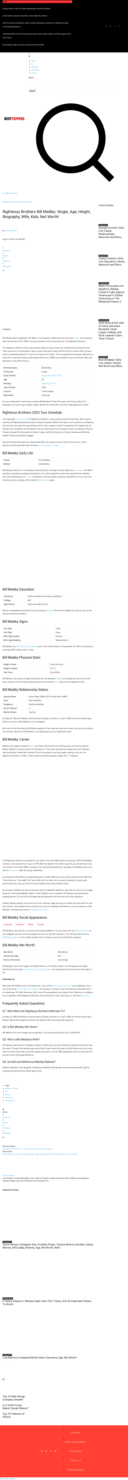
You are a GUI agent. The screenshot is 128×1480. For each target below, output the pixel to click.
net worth (9, 1097)
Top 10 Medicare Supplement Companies (47, 1409)
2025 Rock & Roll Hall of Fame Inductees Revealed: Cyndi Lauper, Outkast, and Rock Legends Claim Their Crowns (111, 330)
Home (4, 193)
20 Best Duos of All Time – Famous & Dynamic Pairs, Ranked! (27, 1149)
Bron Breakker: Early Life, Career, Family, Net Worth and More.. (23, 45)
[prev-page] (4, 1364)
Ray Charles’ (42, 480)
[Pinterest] (114, 26)
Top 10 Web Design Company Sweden (13, 1398)
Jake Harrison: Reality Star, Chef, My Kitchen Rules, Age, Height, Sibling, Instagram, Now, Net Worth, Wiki (80, 1389)
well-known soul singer (26, 646)
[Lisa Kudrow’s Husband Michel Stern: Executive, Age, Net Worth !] (48, 1329)
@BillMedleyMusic (10, 937)
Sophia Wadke (11, 230)
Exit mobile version (7, 1479)
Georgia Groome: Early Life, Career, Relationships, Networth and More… (26, 9)
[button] (73, 184)
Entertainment (18, 202)
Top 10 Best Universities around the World (110, 1387)
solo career (14, 870)
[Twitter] (118, 26)
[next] (8, 50)
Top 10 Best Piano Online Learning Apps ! (110, 1395)
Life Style (27, 202)
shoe (56, 682)
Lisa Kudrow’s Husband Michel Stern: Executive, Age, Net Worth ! (39, 1357)
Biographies (13, 193)
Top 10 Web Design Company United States (47, 1401)
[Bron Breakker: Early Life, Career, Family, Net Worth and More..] (112, 348)
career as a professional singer (37, 969)
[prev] (4, 50)
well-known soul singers (28, 989)
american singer (11, 1088)
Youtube (40, 924)
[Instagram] (110, 26)
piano (32, 746)
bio (6, 1091)
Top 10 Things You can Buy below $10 (47, 1393)
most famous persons (61, 985)
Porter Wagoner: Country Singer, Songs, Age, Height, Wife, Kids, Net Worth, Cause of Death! (40, 1154)
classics (85, 995)
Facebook (8, 924)
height (59, 678)
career (7, 1094)
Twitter (31, 924)
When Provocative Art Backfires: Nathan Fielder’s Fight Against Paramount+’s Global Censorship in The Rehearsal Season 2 (111, 293)
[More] (48, 270)
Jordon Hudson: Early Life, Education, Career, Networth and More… (25, 16)
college (50, 610)
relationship (9, 1100)
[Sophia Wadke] (4, 228)
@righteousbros (81, 930)
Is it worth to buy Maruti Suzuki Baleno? (15, 1407)
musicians (78, 470)
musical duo (21, 419)
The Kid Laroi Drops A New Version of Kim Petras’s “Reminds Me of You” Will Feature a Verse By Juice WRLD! (80, 1401)
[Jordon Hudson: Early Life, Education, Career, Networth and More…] (112, 246)
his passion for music (39, 909)
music (28, 477)
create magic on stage (48, 445)
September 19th (49, 383)
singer (77, 338)
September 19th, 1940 (51, 375)
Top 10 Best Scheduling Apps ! (112, 1402)
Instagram (20, 924)
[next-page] (8, 1364)
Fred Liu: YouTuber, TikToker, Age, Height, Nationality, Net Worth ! (80, 1413)
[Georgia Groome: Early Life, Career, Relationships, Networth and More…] (112, 215)
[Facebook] (106, 26)
